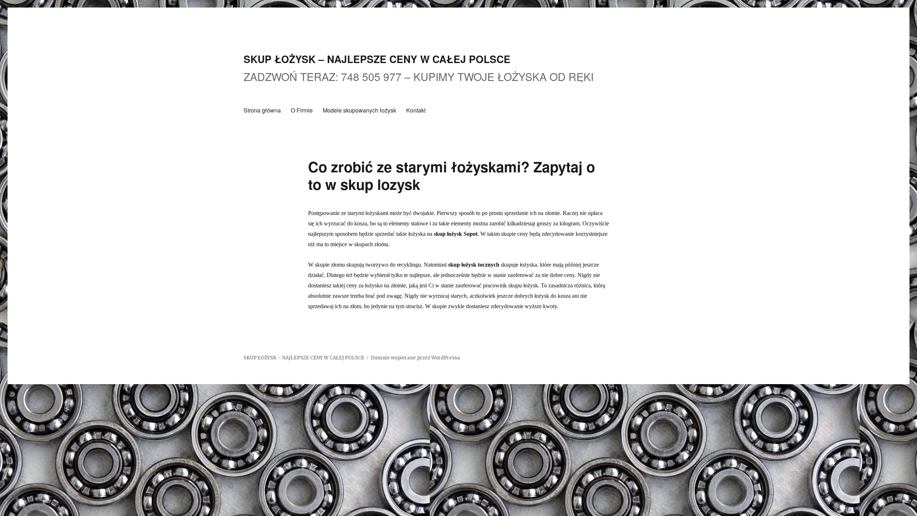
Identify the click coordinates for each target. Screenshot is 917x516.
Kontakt (416, 110)
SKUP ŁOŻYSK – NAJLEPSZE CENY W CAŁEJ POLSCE (377, 59)
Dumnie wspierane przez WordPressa (415, 358)
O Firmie (302, 110)
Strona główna (262, 110)
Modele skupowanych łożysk (359, 110)
